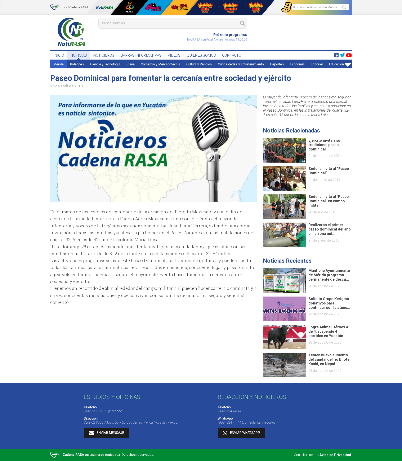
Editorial (317, 64)
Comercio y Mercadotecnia (160, 64)
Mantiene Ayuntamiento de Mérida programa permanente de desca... (329, 274)
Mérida (58, 64)
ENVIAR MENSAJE (110, 433)
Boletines (77, 64)
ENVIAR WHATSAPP (245, 433)
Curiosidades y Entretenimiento (241, 64)
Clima (130, 64)
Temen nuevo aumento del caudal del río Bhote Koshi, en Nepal (328, 359)
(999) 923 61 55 (95, 411)
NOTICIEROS (103, 55)
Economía (297, 64)
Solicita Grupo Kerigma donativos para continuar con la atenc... (329, 303)
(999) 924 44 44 (229, 411)
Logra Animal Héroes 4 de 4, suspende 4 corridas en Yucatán (328, 331)
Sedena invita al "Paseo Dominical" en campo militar (328, 201)
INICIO (58, 55)
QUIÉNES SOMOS (201, 55)
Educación (336, 64)
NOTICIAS (78, 55)
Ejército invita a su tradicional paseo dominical (324, 144)
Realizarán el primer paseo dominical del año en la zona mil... (329, 229)
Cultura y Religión (199, 64)
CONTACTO (231, 55)
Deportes (277, 64)
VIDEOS (174, 55)
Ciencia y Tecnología (105, 64)
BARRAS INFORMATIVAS (141, 55)
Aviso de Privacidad (335, 455)
